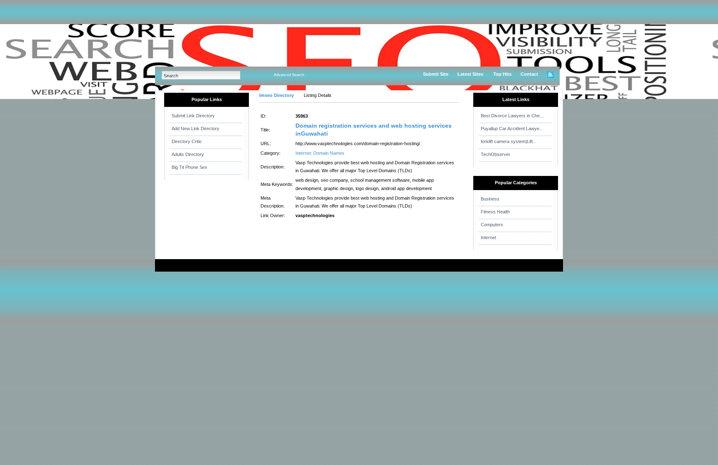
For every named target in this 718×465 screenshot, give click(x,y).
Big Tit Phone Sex (189, 167)
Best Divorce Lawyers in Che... (512, 115)
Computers (492, 224)
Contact (529, 74)
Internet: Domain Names (319, 153)
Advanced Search (289, 75)
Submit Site (435, 74)
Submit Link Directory (193, 115)
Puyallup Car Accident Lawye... (512, 128)
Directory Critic (187, 141)
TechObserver (495, 154)
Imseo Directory (276, 95)
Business (490, 198)
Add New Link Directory (195, 128)
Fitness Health (495, 211)
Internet (488, 237)
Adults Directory (188, 154)
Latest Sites (470, 74)
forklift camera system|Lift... (508, 141)
